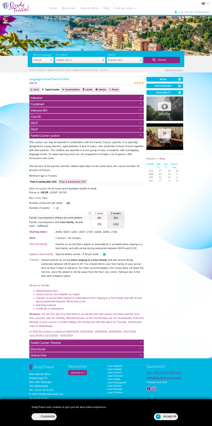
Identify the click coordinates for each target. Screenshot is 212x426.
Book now (68, 8)
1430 (116, 224)
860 (116, 217)
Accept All (166, 416)
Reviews (115, 89)
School (36, 89)
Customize (44, 416)
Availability (163, 92)
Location (89, 89)
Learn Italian (113, 379)
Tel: (163, 372)
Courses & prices (52, 89)
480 (99, 217)
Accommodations (72, 89)
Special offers (89, 8)
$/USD (63, 192)
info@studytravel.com (50, 394)
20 (68, 203)
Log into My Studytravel (193, 12)
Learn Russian (115, 389)
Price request (163, 85)
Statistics (102, 89)
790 (99, 224)
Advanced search (174, 70)
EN (207, 3)
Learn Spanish (115, 365)
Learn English (114, 369)
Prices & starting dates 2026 (43, 181)
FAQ (106, 8)
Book (163, 79)
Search (162, 60)
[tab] (86, 98)
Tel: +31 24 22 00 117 (41, 390)
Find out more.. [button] (124, 8)
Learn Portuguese (116, 382)
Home (53, 8)
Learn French (114, 372)
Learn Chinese (115, 392)
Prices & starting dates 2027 (72, 181)
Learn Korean (114, 385)
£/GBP (54, 192)
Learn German (115, 375)
